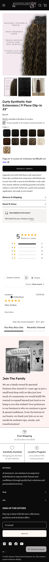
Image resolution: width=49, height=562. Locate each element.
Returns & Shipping (12, 197)
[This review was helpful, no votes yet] (37, 322)
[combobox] (35, 284)
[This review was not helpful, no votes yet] (41, 322)
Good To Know (10, 204)
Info (4, 500)
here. (32, 218)
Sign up (24, 534)
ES (3, 552)
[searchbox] (14, 278)
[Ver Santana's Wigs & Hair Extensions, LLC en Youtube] (22, 544)
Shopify (18, 559)
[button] (39, 5)
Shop (4, 492)
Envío (5, 119)
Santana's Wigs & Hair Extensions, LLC (22, 557)
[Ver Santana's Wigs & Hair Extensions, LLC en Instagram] (4, 544)
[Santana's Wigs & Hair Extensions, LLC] (24, 5)
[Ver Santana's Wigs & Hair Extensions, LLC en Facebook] (16, 544)
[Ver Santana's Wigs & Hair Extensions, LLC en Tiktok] (10, 544)
